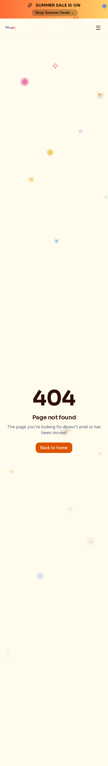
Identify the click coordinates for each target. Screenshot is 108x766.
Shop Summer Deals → (54, 12)
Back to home (54, 447)
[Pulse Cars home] (10, 28)
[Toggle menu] (98, 28)
